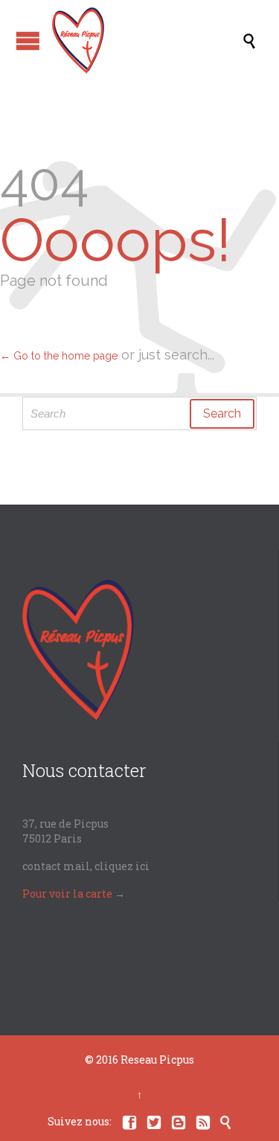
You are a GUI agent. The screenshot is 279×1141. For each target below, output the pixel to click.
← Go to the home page (59, 356)
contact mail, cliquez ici (86, 866)
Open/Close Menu (28, 41)
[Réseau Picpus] (147, 40)
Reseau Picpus (157, 1059)
